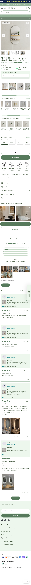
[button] (2, 8)
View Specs (6, 22)
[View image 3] (13, 53)
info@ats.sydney (8, 535)
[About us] (27, 4)
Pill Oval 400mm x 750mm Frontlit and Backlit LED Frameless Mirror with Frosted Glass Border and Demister (17, 450)
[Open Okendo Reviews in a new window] (7, 280)
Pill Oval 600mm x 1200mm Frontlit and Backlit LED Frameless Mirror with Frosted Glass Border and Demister (17, 393)
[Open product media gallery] (27, 23)
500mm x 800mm (20, 142)
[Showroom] (29, 4)
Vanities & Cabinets (25, 16)
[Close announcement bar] (29, 1)
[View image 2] (8, 53)
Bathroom (4, 16)
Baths (10, 16)
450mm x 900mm (4, 142)
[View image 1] (3, 53)
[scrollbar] (15, 95)
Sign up (15, 515)
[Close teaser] (26, 300)
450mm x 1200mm (12, 142)
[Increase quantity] (28, 152)
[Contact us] (25, 4)
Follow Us (15, 224)
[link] (7, 213)
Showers (15, 16)
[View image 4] (17, 53)
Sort (16, 291)
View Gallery (15, 229)
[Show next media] (27, 35)
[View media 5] (22, 53)
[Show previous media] (3, 35)
